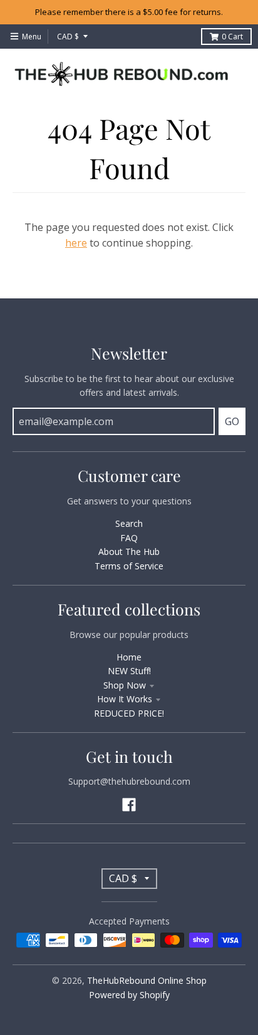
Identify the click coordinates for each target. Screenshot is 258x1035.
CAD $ (68, 36)
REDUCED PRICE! (129, 713)
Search (129, 523)
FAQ (129, 538)
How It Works (124, 699)
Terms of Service (129, 566)
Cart (232, 36)
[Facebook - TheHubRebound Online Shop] (129, 804)
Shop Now (124, 685)
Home (129, 657)
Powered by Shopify (129, 995)
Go (232, 421)
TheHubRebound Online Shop (147, 980)
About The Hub (129, 551)
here (76, 243)
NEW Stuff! (129, 671)
